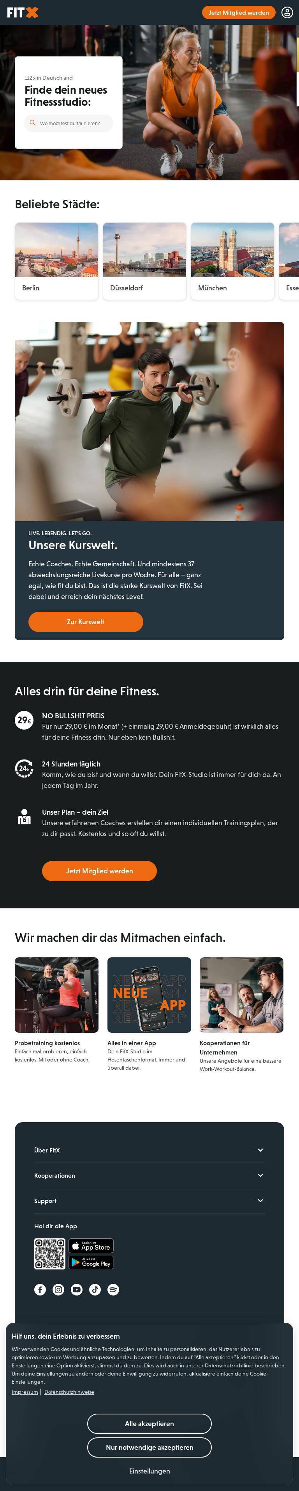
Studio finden (33, 122)
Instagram (58, 1289)
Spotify (113, 1289)
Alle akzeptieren (149, 1424)
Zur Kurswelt (85, 622)
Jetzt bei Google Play (91, 1263)
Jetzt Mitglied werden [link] (239, 12)
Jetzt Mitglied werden (99, 871)
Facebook (40, 1289)
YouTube (77, 1289)
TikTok (95, 1289)
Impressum (25, 1392)
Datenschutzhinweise (69, 1392)
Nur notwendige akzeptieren (149, 1447)
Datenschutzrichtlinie (229, 1365)
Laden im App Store (91, 1246)
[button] (149, 1471)
